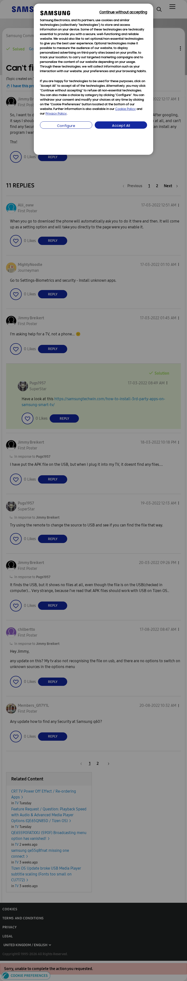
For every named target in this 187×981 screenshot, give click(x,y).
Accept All (121, 126)
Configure (66, 126)
